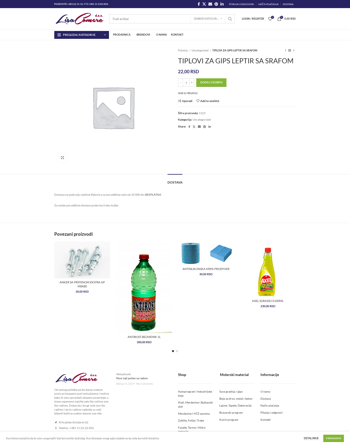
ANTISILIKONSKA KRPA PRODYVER (205, 269)
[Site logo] (79, 18)
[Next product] (294, 51)
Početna (183, 50)
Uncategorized (200, 50)
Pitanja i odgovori (271, 412)
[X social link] (204, 4)
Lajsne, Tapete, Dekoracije (235, 405)
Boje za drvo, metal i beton (235, 398)
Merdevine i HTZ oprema (194, 413)
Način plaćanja (269, 405)
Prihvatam (333, 438)
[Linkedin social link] (222, 4)
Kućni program (228, 419)
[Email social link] (210, 4)
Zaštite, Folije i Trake (191, 420)
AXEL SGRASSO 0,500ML (268, 301)
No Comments (144, 383)
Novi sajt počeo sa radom (132, 378)
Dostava (265, 398)
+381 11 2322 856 (98, 3)
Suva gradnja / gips (231, 391)
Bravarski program (231, 412)
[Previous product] (286, 51)
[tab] (175, 180)
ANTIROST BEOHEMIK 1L (144, 337)
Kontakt (265, 419)
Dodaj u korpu (211, 82)
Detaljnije (311, 438)
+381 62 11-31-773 (77, 3)
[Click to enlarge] (62, 158)
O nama (265, 391)
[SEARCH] (230, 18)
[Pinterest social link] (216, 4)
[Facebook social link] (198, 4)
